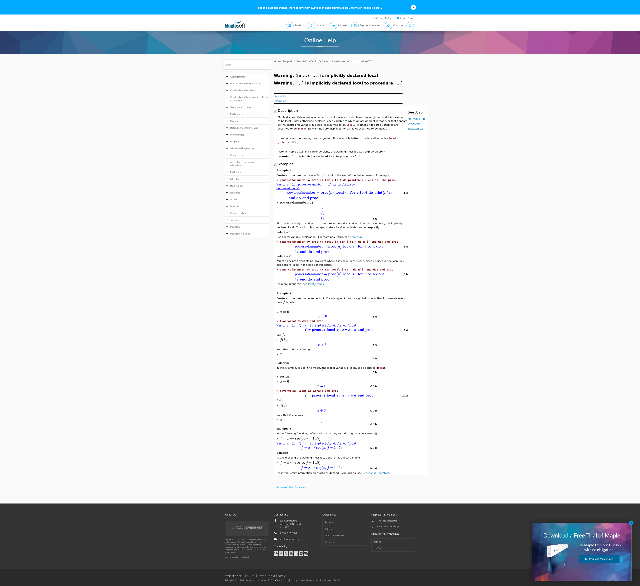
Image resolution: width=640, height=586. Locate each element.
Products (329, 522)
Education (235, 179)
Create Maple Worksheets (243, 90)
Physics (234, 121)
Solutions (329, 529)
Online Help (300, 61)
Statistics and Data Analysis (244, 127)
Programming (237, 134)
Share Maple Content (241, 107)
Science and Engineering (242, 148)
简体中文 (282, 575)
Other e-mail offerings (388, 526)
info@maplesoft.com (290, 539)
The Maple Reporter (387, 520)
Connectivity (236, 155)
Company (329, 542)
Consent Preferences (308, 580)
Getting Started (238, 76)
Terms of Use (282, 580)
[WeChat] (306, 553)
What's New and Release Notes (246, 83)
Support (287, 61)
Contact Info (281, 514)
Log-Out (378, 548)
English (240, 575)
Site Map (337, 580)
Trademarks (325, 580)
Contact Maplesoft (384, 18)
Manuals (234, 206)
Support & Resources (334, 535)
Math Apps (235, 172)
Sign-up (377, 541)
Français (251, 575)
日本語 (271, 575)
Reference (235, 192)
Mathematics (236, 114)
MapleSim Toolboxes (240, 233)
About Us (230, 514)
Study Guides (237, 185)
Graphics (234, 141)
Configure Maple (238, 213)
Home (277, 61)
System (234, 199)
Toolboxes (235, 219)
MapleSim (235, 226)
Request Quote (406, 18)
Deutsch (262, 575)
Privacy (293, 580)
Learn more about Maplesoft (237, 557)
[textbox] (339, 192)
